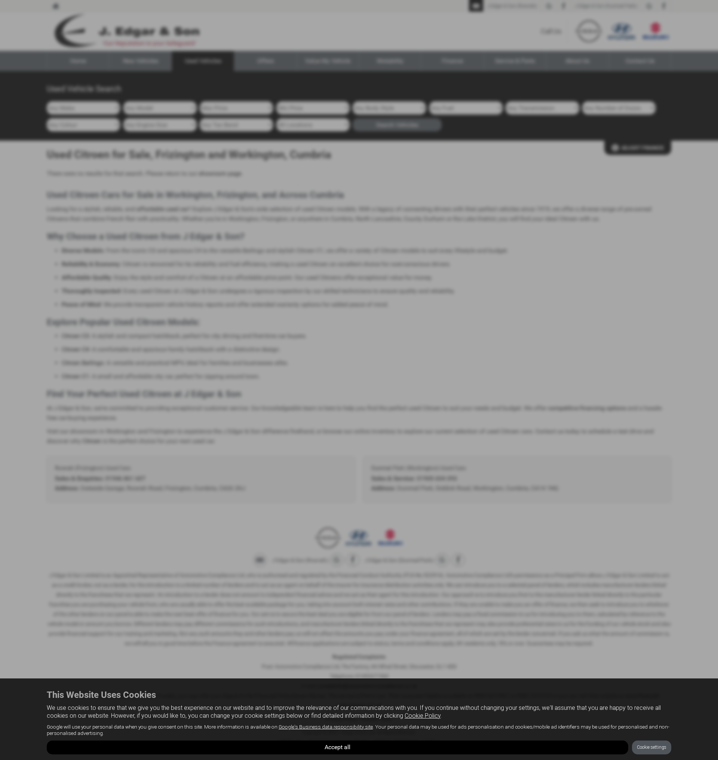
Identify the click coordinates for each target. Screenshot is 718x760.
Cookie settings (651, 747)
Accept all (337, 747)
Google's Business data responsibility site (326, 727)
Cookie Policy (423, 715)
